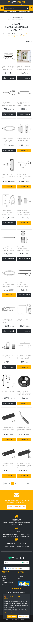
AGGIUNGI (23, 150)
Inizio (5, 483)
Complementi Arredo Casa (16, 17)
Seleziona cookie (23, 616)
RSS (20, 578)
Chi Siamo (5, 576)
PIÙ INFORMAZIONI (8, 78)
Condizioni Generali (7, 582)
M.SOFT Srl (24, 619)
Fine (28, 483)
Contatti (4, 578)
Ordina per (29, 41)
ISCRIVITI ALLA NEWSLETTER (16, 506)
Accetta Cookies (11, 616)
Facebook (21, 576)
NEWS (4, 580)
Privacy (4, 585)
